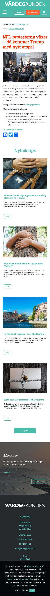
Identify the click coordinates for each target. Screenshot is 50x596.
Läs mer (25, 431)
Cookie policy (25, 522)
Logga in (19, 12)
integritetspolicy (26, 579)
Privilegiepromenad (32, 104)
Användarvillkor (25, 529)
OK (32, 590)
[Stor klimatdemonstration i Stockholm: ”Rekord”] (25, 242)
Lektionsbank (25, 559)
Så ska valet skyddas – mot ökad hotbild (24, 333)
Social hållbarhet (16, 28)
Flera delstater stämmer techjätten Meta (24, 399)
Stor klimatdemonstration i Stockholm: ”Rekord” (23, 264)
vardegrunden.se (34, 566)
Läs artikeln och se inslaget (13, 129)
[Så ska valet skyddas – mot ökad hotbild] (25, 313)
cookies (10, 579)
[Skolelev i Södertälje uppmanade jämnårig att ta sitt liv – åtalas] (25, 174)
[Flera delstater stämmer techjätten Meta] (25, 378)
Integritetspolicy (25, 526)
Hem (25, 556)
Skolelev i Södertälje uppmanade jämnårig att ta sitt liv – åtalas (25, 196)
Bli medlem (33, 12)
